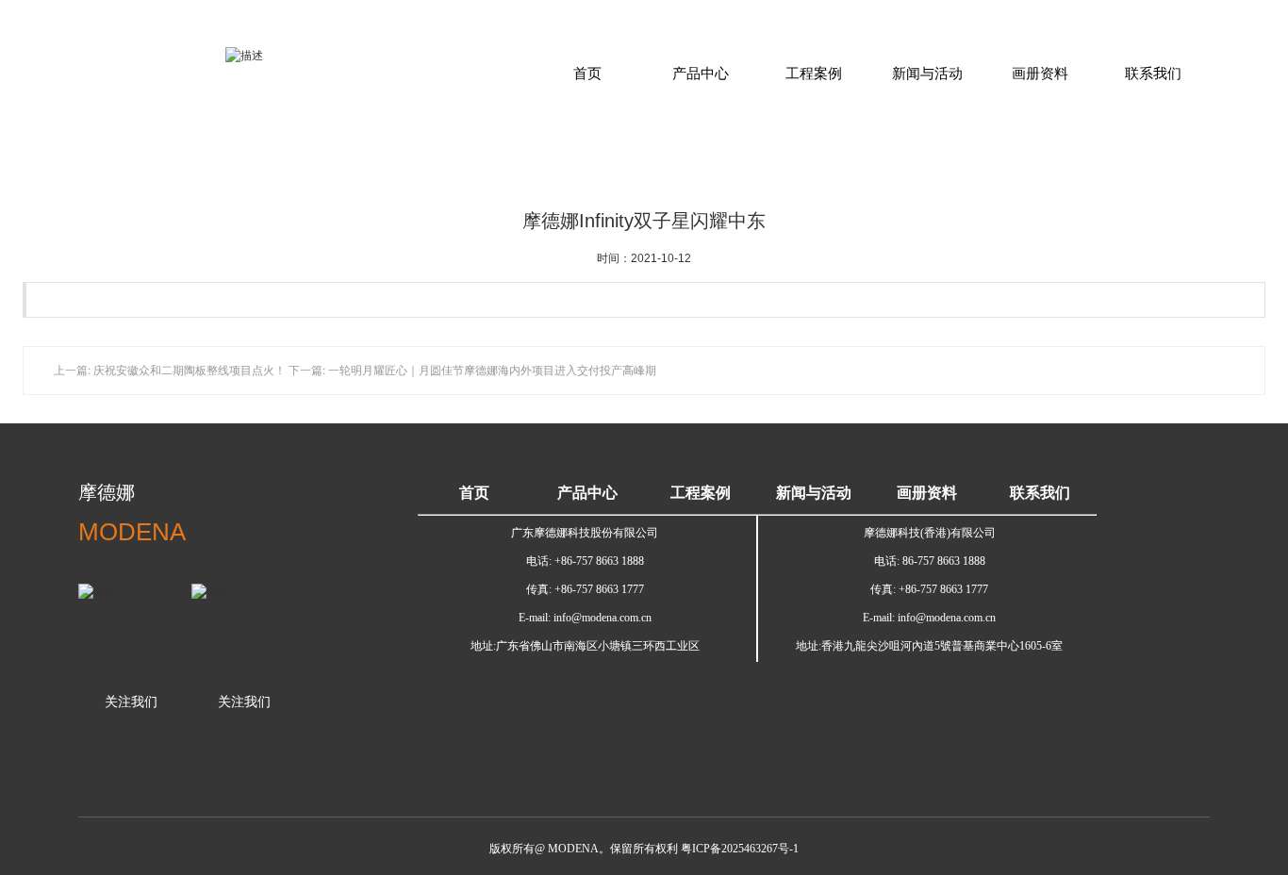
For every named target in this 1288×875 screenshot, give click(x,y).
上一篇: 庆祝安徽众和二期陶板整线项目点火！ (170, 370)
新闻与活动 (927, 73)
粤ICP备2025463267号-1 (740, 848)
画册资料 (1040, 73)
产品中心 (700, 73)
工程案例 (813, 73)
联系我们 (1153, 73)
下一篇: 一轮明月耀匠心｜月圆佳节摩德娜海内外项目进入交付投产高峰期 (472, 370)
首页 (587, 73)
